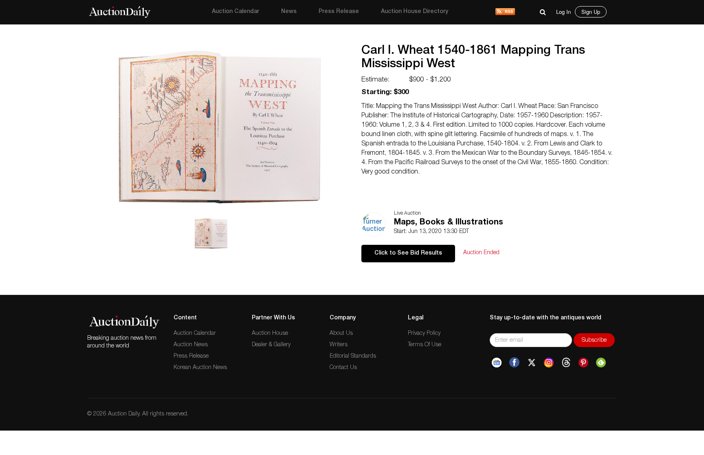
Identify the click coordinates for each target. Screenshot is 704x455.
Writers (339, 345)
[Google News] (497, 362)
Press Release (339, 12)
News (289, 12)
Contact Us (343, 368)
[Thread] (566, 362)
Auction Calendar (235, 12)
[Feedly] (601, 362)
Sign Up (590, 11)
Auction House (270, 333)
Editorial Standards (353, 356)
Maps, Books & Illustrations (448, 223)
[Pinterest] (583, 362)
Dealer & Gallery (271, 345)
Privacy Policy (424, 333)
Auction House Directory (414, 12)
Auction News (191, 345)
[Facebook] (514, 362)
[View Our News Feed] (505, 12)
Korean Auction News (200, 368)
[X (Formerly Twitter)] (531, 362)
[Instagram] (549, 362)
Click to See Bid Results (408, 253)
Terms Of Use (424, 345)
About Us (341, 333)
